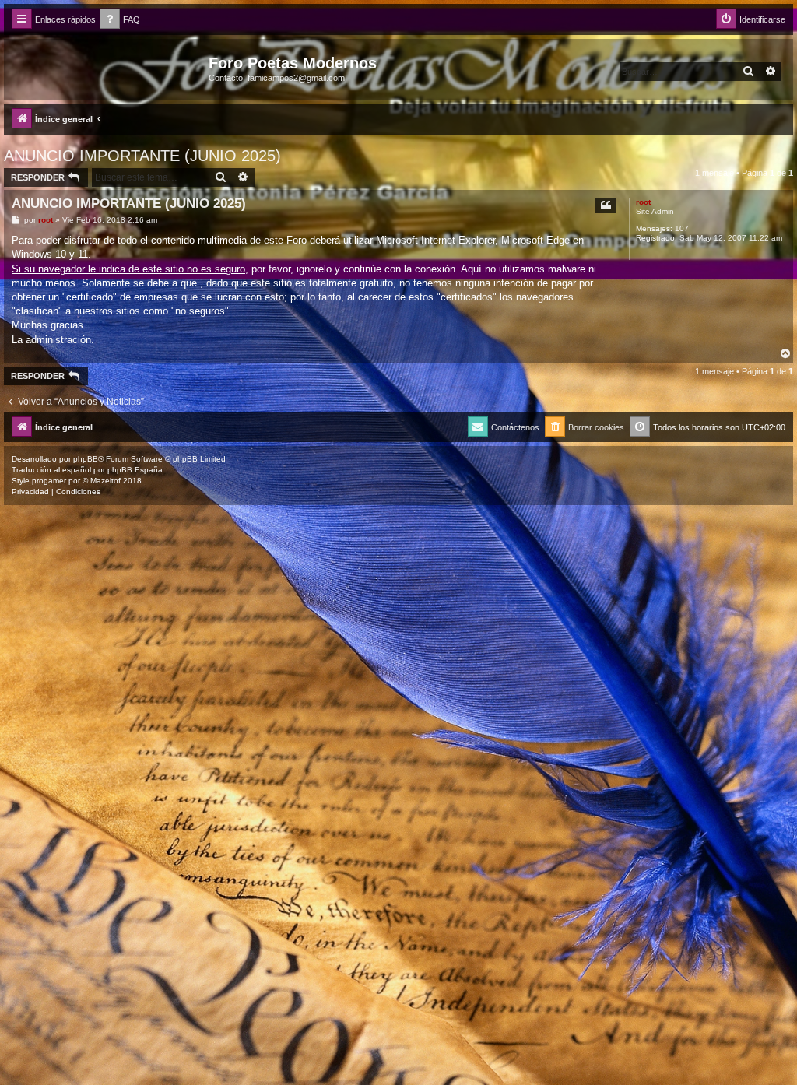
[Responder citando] (605, 205)
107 (682, 228)
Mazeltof (105, 480)
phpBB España (135, 469)
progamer (49, 480)
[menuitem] (120, 20)
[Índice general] (108, 68)
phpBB (85, 459)
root (643, 202)
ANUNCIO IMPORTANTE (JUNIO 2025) (142, 155)
